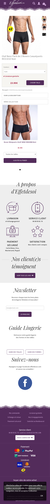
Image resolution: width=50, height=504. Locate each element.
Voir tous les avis (24, 275)
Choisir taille (35, 83)
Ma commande (14, 413)
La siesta (26, 500)
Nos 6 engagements (35, 417)
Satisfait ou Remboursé (35, 421)
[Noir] (15, 67)
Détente (32, 500)
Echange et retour (14, 417)
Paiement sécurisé (14, 421)
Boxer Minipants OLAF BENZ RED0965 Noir (20, 142)
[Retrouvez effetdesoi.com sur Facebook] (25, 383)
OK (41, 496)
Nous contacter (24, 438)
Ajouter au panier (20, 160)
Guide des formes (34, 352)
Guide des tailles (15, 352)
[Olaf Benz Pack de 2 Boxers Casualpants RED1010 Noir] (21, 35)
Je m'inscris (25, 314)
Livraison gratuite (35, 413)
